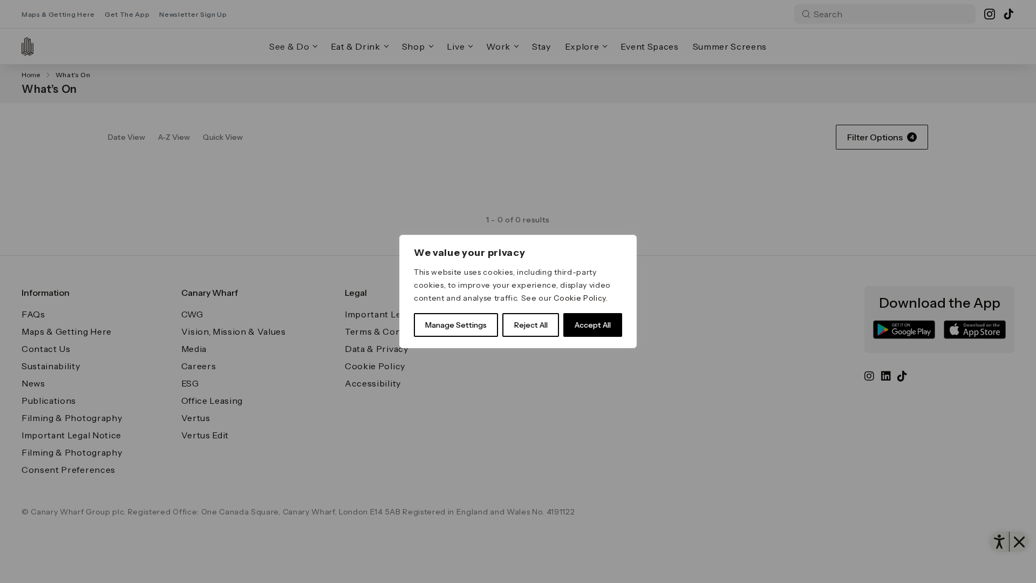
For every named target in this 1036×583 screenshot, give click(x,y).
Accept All (593, 325)
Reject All (531, 325)
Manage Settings (456, 325)
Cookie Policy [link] (580, 298)
